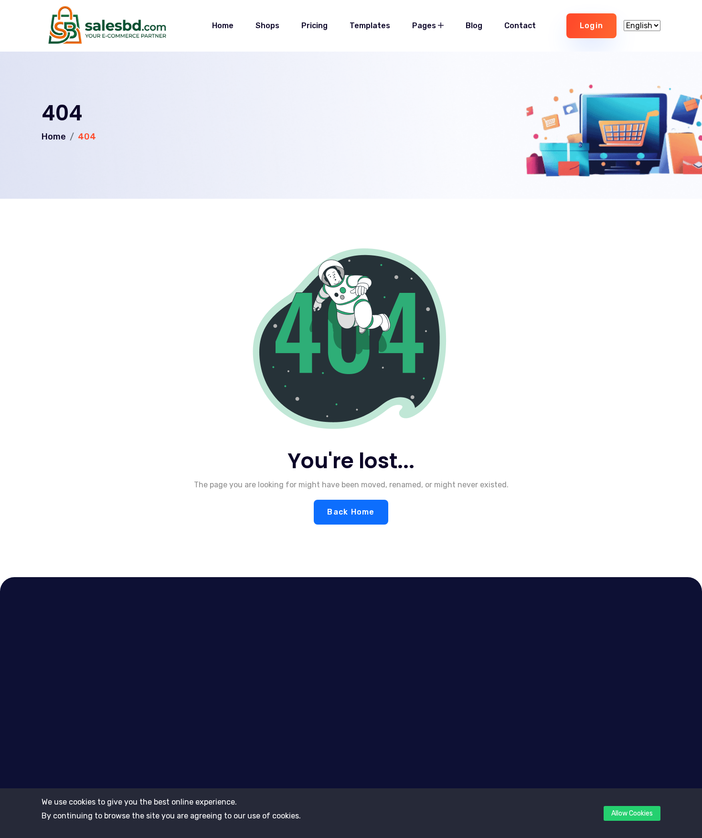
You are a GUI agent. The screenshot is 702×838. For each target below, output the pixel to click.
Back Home (350, 511)
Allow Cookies (632, 813)
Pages (425, 25)
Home (223, 25)
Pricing (314, 25)
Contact (520, 25)
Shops (267, 25)
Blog (474, 25)
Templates (370, 25)
